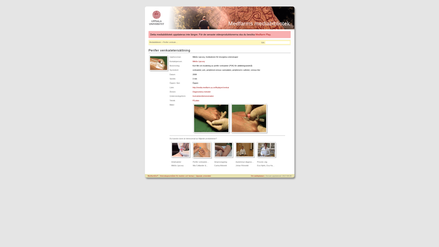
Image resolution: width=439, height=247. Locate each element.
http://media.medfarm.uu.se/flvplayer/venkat (211, 87)
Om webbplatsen (257, 176)
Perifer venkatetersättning (169, 50)
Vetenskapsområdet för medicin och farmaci (177, 176)
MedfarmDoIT (153, 176)
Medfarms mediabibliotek (259, 23)
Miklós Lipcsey (199, 61)
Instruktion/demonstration (203, 96)
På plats (196, 100)
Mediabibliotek (155, 42)
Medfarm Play (263, 34)
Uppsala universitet (203, 176)
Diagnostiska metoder (202, 92)
